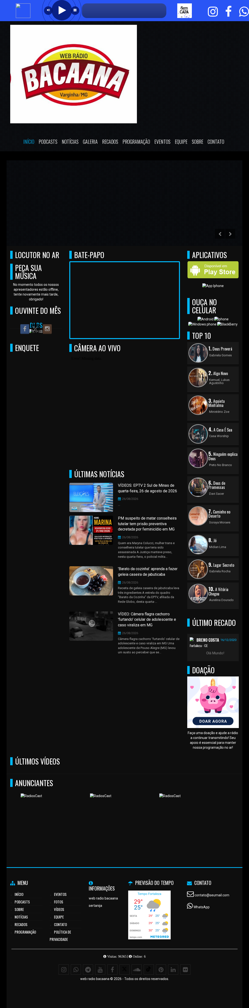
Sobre (197, 141)
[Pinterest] (161, 969)
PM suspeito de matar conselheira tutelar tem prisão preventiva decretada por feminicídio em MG (147, 524)
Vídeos (59, 909)
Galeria (90, 141)
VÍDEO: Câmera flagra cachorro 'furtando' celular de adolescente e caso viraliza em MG (147, 620)
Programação (136, 141)
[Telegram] (88, 969)
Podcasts (48, 141)
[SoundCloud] (137, 969)
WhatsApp (202, 907)
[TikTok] (149, 969)
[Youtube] (100, 969)
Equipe (181, 141)
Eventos (162, 141)
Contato (216, 141)
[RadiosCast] (72, 817)
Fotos (58, 901)
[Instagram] (64, 969)
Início (28, 141)
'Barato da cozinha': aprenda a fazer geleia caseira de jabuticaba (148, 572)
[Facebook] (112, 969)
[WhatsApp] (76, 969)
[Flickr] (185, 969)
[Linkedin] (173, 969)
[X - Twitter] (124, 969)
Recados (110, 141)
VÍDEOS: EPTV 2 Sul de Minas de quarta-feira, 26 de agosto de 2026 (147, 488)
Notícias (70, 141)
